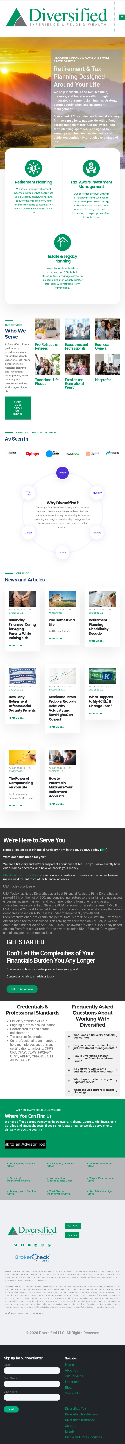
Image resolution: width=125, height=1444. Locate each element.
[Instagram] (42, 1245)
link (103, 850)
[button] (22, 1165)
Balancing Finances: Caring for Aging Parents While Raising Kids (22, 629)
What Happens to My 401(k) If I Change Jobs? (101, 701)
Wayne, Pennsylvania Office (100, 1179)
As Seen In (16, 439)
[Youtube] (29, 1245)
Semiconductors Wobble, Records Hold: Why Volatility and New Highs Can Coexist (62, 708)
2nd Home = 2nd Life (62, 622)
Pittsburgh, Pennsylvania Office (18, 1179)
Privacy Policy (37, 1313)
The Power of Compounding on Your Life (21, 783)
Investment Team (57, 690)
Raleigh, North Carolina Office (21, 1192)
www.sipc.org (23, 1313)
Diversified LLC (16, 613)
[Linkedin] (36, 1245)
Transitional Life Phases (47, 382)
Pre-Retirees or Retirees (46, 346)
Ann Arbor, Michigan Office (100, 1192)
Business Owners (102, 346)
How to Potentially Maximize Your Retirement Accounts (60, 787)
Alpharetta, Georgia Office (99, 1164)
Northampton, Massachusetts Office (60, 1179)
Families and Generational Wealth (74, 384)
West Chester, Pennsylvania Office (58, 1192)
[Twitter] (16, 1245)
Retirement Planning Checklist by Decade (98, 627)
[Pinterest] (49, 1245)
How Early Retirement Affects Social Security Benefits (22, 704)
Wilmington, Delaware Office (60, 1164)
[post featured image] (22, 599)
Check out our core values (21, 875)
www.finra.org (10, 1313)
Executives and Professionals (76, 346)
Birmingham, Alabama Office (21, 1164)
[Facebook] (22, 1245)
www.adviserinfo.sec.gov (67, 1298)
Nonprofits (103, 380)
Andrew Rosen (56, 613)
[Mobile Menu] (122, 17)
